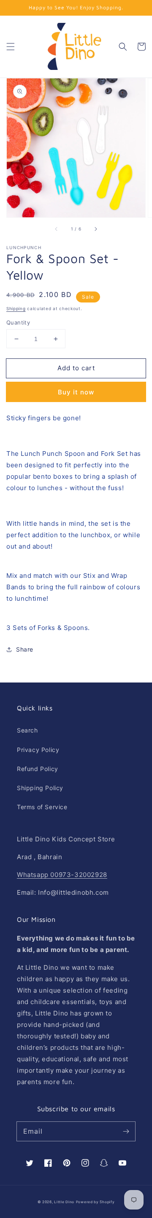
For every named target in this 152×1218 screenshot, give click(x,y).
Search (27, 730)
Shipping (16, 308)
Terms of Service (42, 806)
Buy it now (76, 392)
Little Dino (64, 1202)
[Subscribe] (126, 1131)
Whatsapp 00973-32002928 (62, 875)
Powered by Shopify (95, 1202)
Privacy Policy (38, 749)
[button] (10, 46)
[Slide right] (95, 229)
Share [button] (24, 649)
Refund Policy (37, 768)
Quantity (18, 322)
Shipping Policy (40, 787)
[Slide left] (56, 229)
